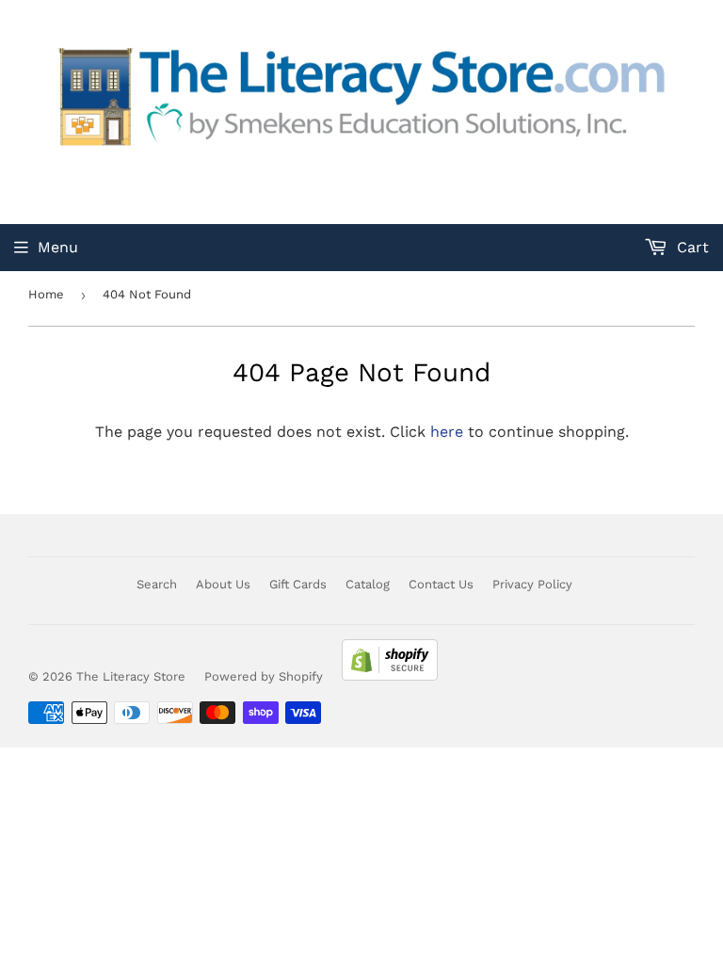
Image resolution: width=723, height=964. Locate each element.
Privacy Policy (532, 584)
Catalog (367, 584)
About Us (223, 584)
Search (157, 584)
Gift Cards (298, 584)
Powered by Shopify (263, 676)
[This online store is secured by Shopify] (390, 676)
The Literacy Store (130, 676)
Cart (690, 247)
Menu (58, 247)
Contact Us (441, 584)
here (446, 432)
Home (46, 294)
